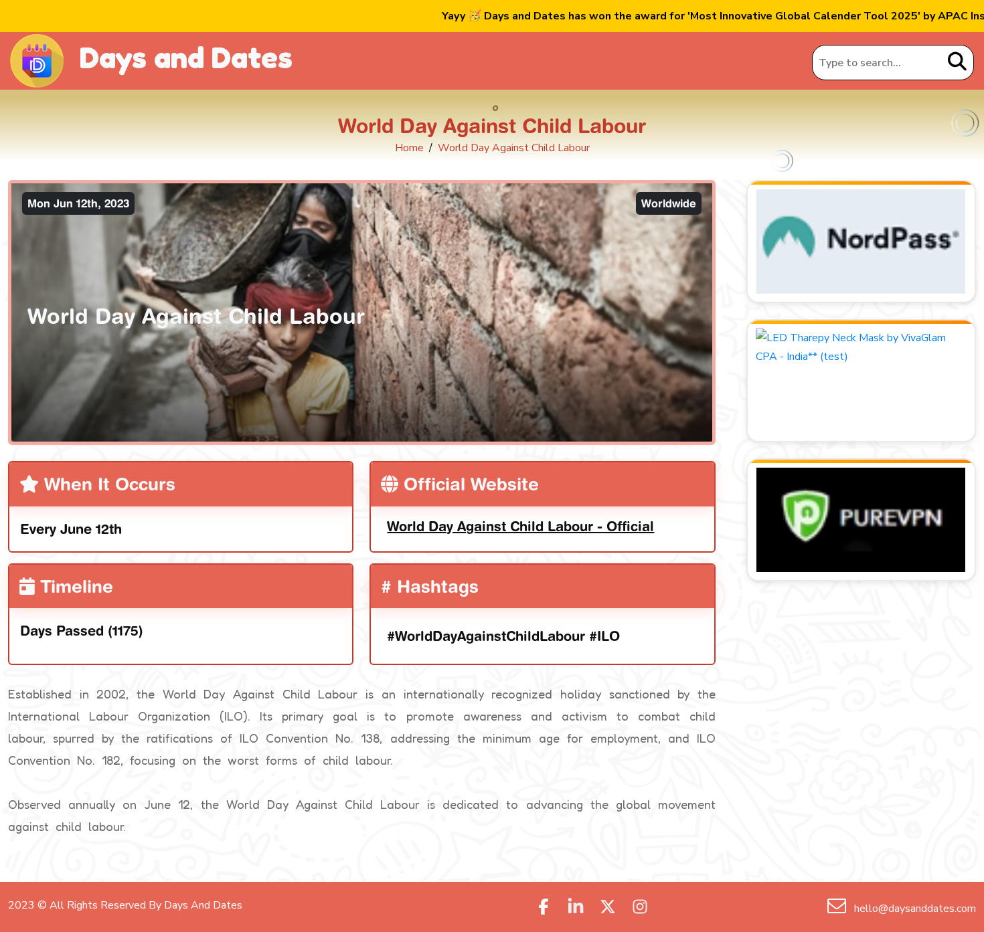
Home (409, 148)
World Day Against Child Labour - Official (520, 526)
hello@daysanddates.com (913, 908)
